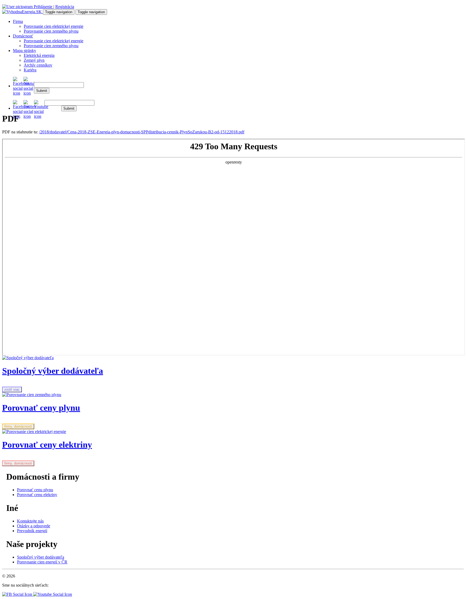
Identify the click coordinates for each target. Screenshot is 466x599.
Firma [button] (18, 21)
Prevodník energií (32, 530)
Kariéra (30, 70)
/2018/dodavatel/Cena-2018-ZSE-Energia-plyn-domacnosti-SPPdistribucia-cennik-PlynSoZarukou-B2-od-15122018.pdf (141, 132)
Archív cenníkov (38, 65)
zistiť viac (12, 389)
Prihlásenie (43, 6)
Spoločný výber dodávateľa (40, 557)
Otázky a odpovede (33, 526)
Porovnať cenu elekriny (37, 494)
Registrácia (64, 6)
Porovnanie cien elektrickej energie (53, 26)
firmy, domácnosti (18, 426)
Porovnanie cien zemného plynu (51, 31)
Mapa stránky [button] (24, 50)
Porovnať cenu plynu (35, 489)
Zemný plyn (34, 60)
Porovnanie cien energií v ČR (42, 562)
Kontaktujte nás (30, 521)
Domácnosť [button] (23, 36)
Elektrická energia (39, 55)
